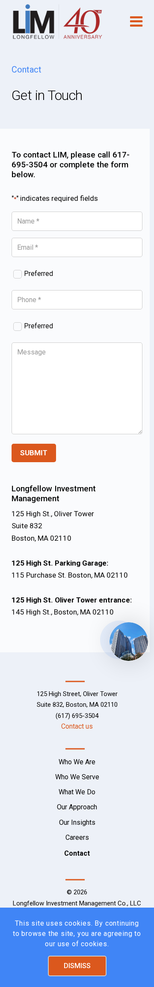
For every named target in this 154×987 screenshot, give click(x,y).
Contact (77, 853)
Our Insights (77, 822)
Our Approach (77, 807)
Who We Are (77, 762)
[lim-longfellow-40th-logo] (64, 21)
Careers (77, 837)
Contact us (77, 726)
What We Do (77, 792)
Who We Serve (77, 777)
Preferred (38, 273)
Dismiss (77, 966)
